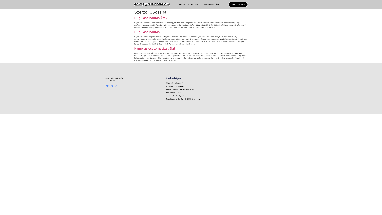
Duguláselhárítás (147, 32)
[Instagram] (116, 86)
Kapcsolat (194, 4)
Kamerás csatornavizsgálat (154, 48)
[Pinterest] (112, 86)
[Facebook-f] (103, 86)
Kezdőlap (182, 4)
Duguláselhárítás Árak (211, 4)
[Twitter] (107, 86)
